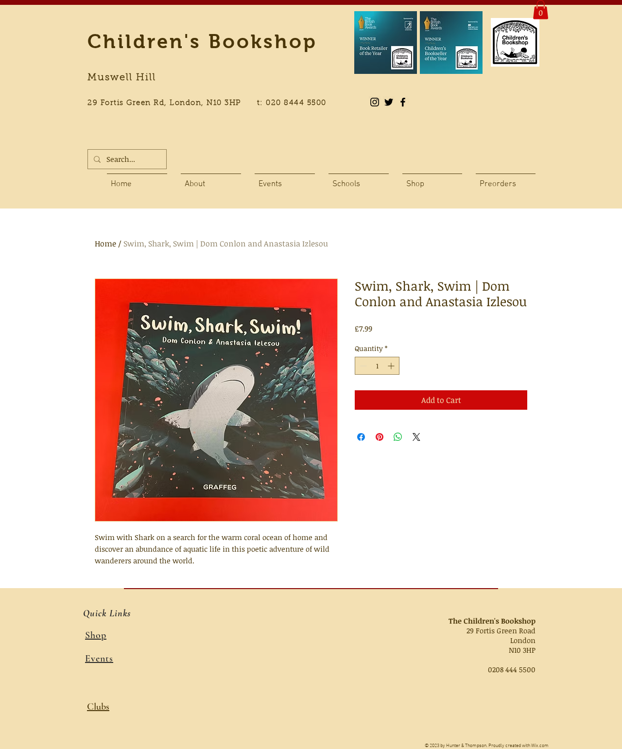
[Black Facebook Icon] (403, 102)
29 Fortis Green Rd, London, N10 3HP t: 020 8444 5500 (212, 103)
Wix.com (540, 746)
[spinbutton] (377, 365)
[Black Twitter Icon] (389, 102)
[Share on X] (416, 437)
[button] (541, 9)
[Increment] (392, 365)
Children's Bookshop (202, 41)
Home (105, 243)
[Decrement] (362, 365)
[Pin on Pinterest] (379, 437)
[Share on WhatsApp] (398, 437)
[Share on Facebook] (361, 437)
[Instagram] (374, 102)
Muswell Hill (121, 78)
